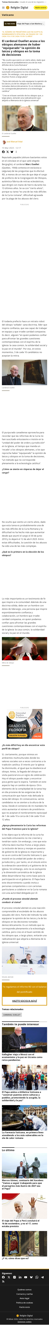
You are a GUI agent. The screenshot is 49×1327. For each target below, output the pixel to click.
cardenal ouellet (11, 1015)
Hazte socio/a (40, 7)
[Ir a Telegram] (43, 1277)
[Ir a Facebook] (4, 1277)
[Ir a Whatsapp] (37, 1277)
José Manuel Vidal (14, 141)
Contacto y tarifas (24, 1294)
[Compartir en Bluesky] (11, 151)
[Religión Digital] (17, 7)
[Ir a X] (9, 1277)
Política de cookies (24, 1303)
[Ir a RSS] (4, 1281)
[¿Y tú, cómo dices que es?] (24, 1243)
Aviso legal (24, 1298)
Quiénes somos (24, 1289)
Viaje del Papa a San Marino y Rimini (31, 24)
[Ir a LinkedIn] (20, 1277)
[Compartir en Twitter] (7, 151)
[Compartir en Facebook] (3, 151)
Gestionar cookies (25, 1322)
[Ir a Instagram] (15, 1277)
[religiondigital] (24, 1316)
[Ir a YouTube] (26, 1277)
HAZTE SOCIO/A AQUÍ (24, 1000)
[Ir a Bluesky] (32, 1277)
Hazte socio (24, 1307)
